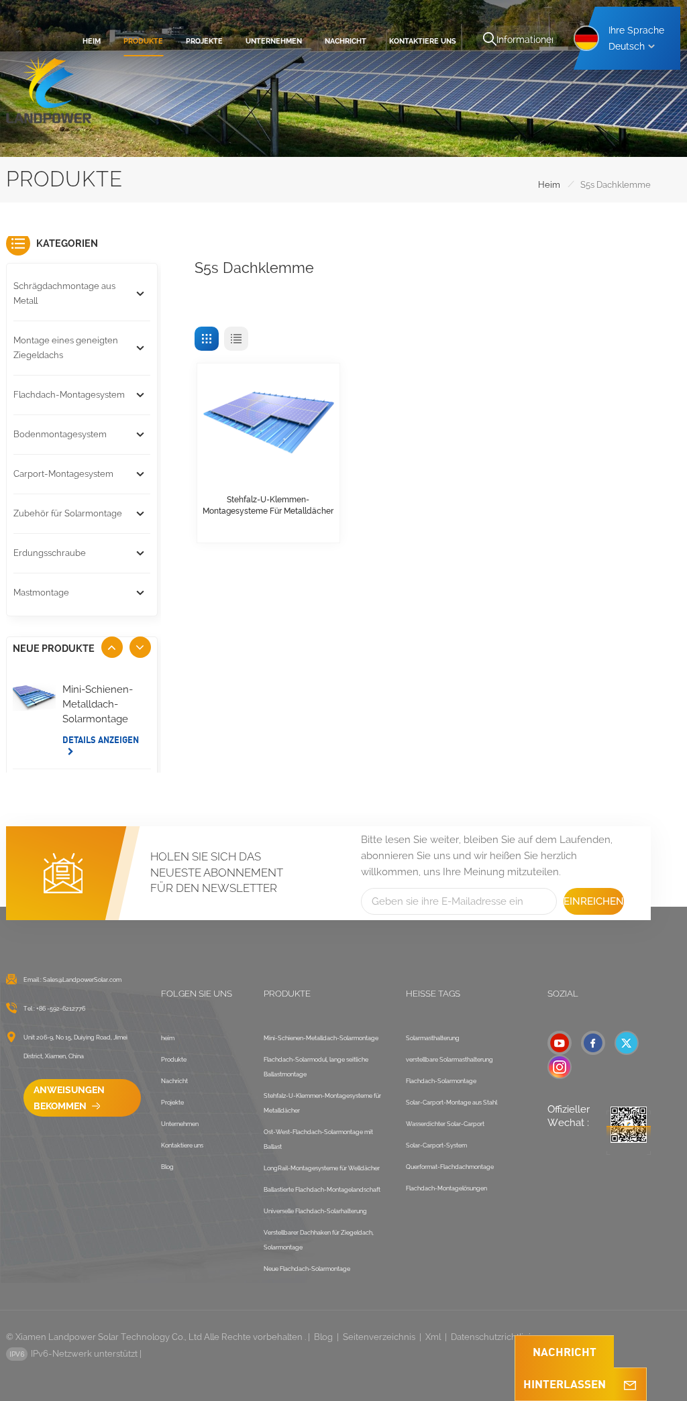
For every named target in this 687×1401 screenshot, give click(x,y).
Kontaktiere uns (422, 41)
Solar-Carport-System (436, 1145)
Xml (433, 1337)
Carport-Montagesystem (63, 474)
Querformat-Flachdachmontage (450, 1167)
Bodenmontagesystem (60, 434)
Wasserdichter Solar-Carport (445, 1124)
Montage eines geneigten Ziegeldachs (65, 347)
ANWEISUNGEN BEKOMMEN (69, 1097)
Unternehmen (274, 41)
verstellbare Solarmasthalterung (449, 1059)
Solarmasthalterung (433, 1038)
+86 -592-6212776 (60, 1008)
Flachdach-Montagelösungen (446, 1188)
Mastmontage (41, 592)
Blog (167, 1167)
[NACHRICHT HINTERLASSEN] (630, 1384)
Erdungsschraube (49, 553)
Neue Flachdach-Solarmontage (307, 1269)
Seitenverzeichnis (379, 1337)
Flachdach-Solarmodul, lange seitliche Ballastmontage (316, 1067)
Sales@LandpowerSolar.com (82, 979)
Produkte (143, 41)
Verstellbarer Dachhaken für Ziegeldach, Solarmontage (319, 1240)
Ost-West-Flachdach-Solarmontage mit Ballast (318, 1139)
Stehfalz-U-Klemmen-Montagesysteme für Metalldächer (268, 505)
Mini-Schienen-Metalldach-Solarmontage (97, 704)
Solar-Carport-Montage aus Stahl (451, 1102)
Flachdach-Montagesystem (69, 395)
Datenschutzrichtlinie (493, 1337)
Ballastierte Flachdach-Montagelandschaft (322, 1189)
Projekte (204, 41)
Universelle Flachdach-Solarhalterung (315, 1211)
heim (92, 41)
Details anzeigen (100, 739)
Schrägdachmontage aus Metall (64, 293)
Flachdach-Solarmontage (441, 1081)
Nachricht (345, 41)
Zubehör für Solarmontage (67, 513)
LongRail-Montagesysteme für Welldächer (322, 1168)
